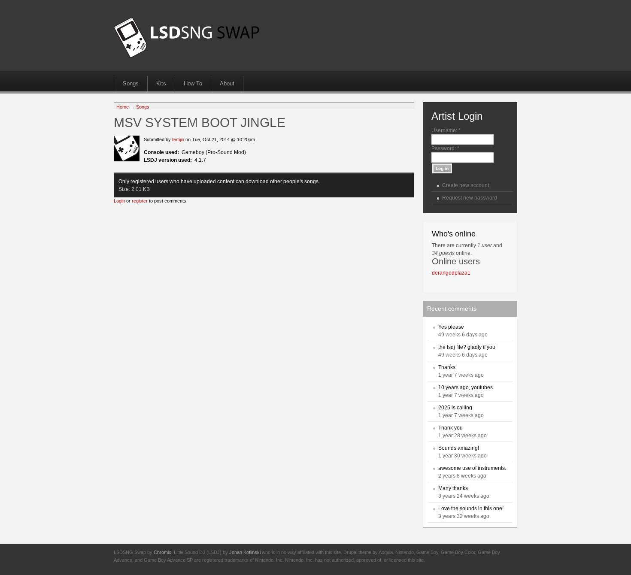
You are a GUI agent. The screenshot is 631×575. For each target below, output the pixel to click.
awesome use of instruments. (472, 468)
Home (122, 106)
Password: (445, 148)
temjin (178, 139)
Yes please (451, 327)
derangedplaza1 (451, 273)
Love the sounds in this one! (471, 508)
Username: (446, 130)
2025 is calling (455, 408)
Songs (131, 83)
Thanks (446, 367)
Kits (161, 83)
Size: (124, 189)
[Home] (186, 56)
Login (119, 200)
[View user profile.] (127, 160)
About (227, 83)
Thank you (450, 428)
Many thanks (453, 488)
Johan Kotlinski (245, 552)
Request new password (469, 198)
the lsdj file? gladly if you (466, 347)
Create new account (465, 185)
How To (193, 83)
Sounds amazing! (458, 448)
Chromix (162, 552)
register (140, 200)
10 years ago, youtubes (465, 387)
